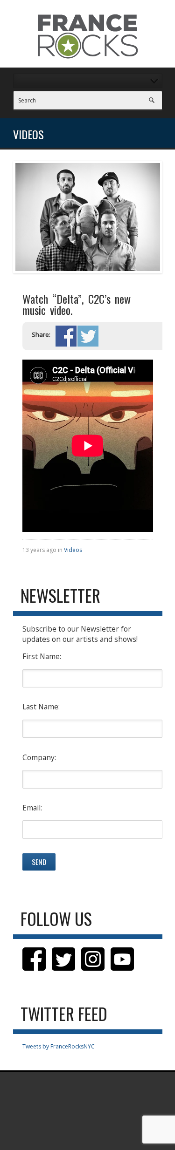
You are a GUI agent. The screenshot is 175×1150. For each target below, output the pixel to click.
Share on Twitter (87, 336)
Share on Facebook (66, 336)
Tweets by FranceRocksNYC (58, 1046)
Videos (73, 550)
